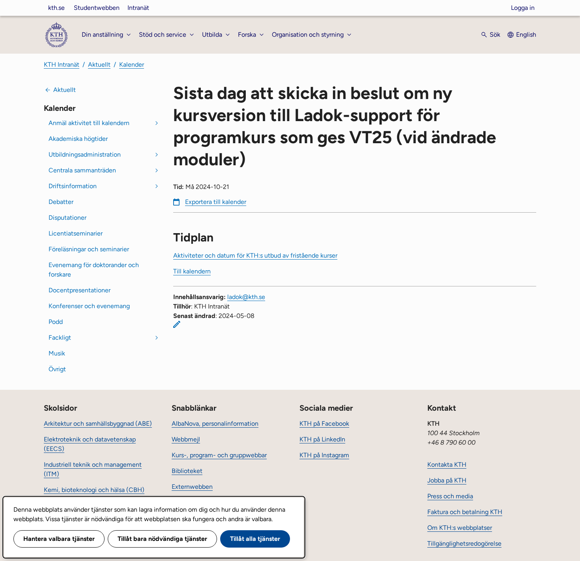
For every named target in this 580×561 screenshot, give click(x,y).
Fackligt (60, 337)
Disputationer (67, 217)
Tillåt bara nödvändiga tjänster (162, 538)
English (526, 34)
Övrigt (57, 369)
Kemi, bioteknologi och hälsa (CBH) (94, 490)
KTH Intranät (61, 64)
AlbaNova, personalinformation (215, 423)
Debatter (61, 202)
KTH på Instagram (324, 455)
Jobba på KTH (446, 480)
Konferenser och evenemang (89, 306)
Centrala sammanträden (82, 170)
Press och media (450, 496)
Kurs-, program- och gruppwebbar (219, 455)
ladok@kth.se (246, 297)
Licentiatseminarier (76, 233)
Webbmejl (186, 439)
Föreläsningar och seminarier (89, 249)
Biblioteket (187, 471)
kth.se (56, 7)
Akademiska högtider (78, 138)
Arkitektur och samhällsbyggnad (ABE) (98, 423)
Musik (57, 353)
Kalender (131, 64)
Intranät (138, 7)
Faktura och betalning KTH (464, 512)
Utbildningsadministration (85, 154)
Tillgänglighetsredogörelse (464, 543)
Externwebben (192, 486)
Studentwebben (97, 7)
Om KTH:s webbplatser (459, 527)
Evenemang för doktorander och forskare (94, 269)
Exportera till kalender (215, 202)
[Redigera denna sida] (176, 324)
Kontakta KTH (446, 464)
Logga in (523, 7)
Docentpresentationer (79, 290)
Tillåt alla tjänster (255, 538)
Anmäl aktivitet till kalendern (89, 123)
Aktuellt (99, 64)
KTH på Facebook (324, 423)
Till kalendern (192, 271)
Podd (56, 321)
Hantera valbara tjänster (59, 538)
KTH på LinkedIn (322, 439)
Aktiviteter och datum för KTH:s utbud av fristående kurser (255, 255)
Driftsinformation (73, 186)
